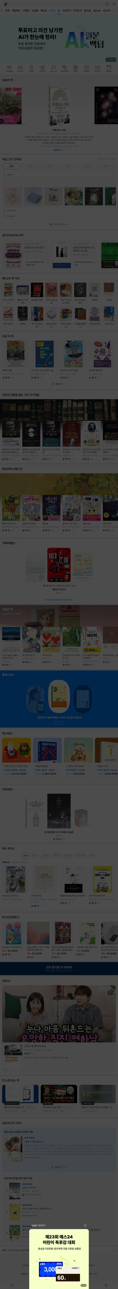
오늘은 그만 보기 (38, 1225)
